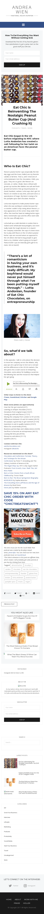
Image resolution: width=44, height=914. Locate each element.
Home (9, 899)
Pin (23, 596)
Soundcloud (14, 397)
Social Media (8, 841)
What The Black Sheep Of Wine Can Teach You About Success (22, 656)
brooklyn (28, 565)
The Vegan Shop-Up (11, 466)
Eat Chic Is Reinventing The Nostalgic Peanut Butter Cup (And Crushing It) (29, 763)
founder (23, 573)
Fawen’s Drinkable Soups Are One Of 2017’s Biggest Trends (22, 617)
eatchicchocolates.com (12, 446)
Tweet (19, 593)
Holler (26, 903)
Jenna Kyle (12, 552)
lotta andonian (18, 577)
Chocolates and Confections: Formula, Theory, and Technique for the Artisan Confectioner (20, 458)
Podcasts (16, 128)
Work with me (31, 899)
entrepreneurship (11, 573)
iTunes (6, 397)
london (7, 577)
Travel (23, 128)
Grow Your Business (10, 812)
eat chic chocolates (30, 569)
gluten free (33, 573)
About (18, 899)
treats (20, 582)
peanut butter (31, 577)
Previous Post (9, 604)
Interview (7, 817)
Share (8, 593)
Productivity (8, 836)
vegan (27, 582)
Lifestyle (7, 822)
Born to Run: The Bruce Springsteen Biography (21, 478)
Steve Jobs (8, 487)
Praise (17, 903)
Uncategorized (9, 855)
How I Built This (28, 468)
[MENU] (22, 25)
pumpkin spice (10, 582)
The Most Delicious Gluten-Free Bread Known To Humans (22, 647)
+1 (28, 593)
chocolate (16, 569)
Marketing (7, 827)
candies (8, 569)
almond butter (17, 565)
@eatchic (15, 448)
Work (30, 128)
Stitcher (23, 397)
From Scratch (16, 468)
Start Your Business (10, 846)
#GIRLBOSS (8, 480)
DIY (5, 808)
